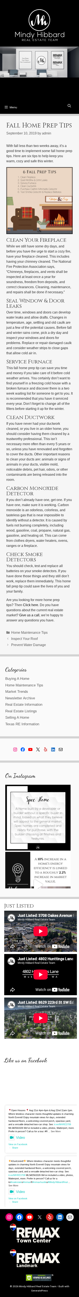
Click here (30, 605)
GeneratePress (39, 1291)
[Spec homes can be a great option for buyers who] (38, 818)
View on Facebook (17, 1144)
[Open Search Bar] (69, 106)
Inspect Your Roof (24, 639)
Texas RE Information (22, 724)
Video (20, 1138)
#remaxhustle (39, 1182)
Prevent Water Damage (28, 645)
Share (15, 1147)
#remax (27, 1182)
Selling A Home (17, 718)
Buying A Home (17, 679)
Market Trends (16, 692)
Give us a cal (28, 615)
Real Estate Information (23, 705)
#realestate (16, 1182)
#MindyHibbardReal (58, 1182)
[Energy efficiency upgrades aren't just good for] (38, 885)
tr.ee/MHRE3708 (62, 1124)
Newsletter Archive (20, 698)
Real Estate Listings (21, 711)
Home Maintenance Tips (29, 632)
